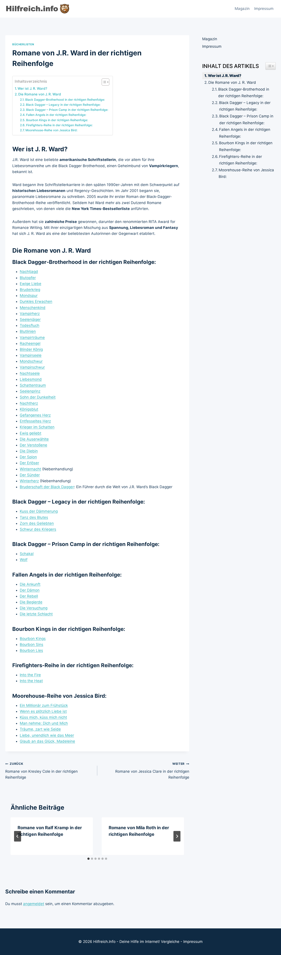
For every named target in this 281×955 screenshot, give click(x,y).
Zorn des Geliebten (37, 523)
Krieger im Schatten (37, 427)
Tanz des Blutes (34, 517)
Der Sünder (30, 475)
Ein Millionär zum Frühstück (44, 705)
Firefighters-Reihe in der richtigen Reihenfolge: (59, 125)
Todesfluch (29, 325)
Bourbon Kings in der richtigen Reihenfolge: (57, 120)
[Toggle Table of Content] (103, 82)
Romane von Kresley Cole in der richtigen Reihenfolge (41, 771)
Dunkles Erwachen (36, 301)
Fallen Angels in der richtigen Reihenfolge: (56, 115)
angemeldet (33, 904)
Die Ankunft (30, 584)
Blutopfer (28, 278)
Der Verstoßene (33, 445)
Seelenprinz (30, 391)
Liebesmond (31, 379)
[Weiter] (176, 836)
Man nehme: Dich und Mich (44, 723)
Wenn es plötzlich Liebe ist (43, 711)
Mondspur (29, 295)
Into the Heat (31, 681)
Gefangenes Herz (35, 415)
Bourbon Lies (31, 650)
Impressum (264, 8)
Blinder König (31, 349)
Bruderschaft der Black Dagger (47, 487)
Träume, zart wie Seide (40, 729)
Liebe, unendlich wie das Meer (47, 735)
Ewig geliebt (30, 433)
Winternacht (30, 469)
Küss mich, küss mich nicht (43, 717)
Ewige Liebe (30, 283)
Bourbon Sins (31, 644)
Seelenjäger (30, 319)
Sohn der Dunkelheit (38, 397)
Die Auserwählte (34, 439)
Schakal (27, 553)
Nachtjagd (29, 271)
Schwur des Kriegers (38, 529)
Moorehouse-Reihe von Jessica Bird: (51, 130)
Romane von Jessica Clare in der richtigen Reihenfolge (152, 771)
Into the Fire (30, 675)
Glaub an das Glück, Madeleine (47, 741)
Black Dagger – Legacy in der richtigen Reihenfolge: (63, 104)
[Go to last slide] (17, 836)
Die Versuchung (33, 608)
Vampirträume (32, 337)
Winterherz (29, 481)
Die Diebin (29, 451)
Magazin (242, 8)
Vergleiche (170, 941)
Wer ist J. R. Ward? (32, 88)
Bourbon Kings (33, 638)
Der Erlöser (29, 463)
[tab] (88, 859)
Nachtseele (30, 373)
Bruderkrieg (30, 289)
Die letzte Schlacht (36, 614)
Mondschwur (31, 361)
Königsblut (29, 409)
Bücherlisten (23, 44)
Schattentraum (33, 385)
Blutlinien (28, 331)
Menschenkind (32, 307)
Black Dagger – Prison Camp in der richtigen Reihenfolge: (67, 109)
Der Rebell (29, 596)
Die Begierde (31, 602)
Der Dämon (30, 590)
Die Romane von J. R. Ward (39, 94)
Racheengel (30, 343)
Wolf (23, 559)
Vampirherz (30, 313)
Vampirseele (30, 355)
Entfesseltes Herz (35, 421)
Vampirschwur (32, 367)
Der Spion (28, 457)
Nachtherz (29, 403)
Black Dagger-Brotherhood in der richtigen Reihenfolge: (65, 99)
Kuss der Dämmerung (39, 511)
